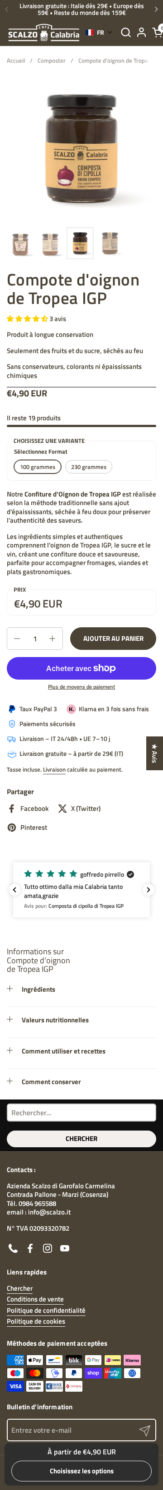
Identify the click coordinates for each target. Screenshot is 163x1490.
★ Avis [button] (154, 753)
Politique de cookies (36, 1321)
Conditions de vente (35, 1299)
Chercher (81, 1138)
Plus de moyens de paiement (81, 686)
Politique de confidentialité (46, 1310)
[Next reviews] (148, 890)
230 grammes (88, 466)
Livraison (54, 769)
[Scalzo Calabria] (44, 32)
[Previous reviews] (14, 890)
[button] (125, 32)
